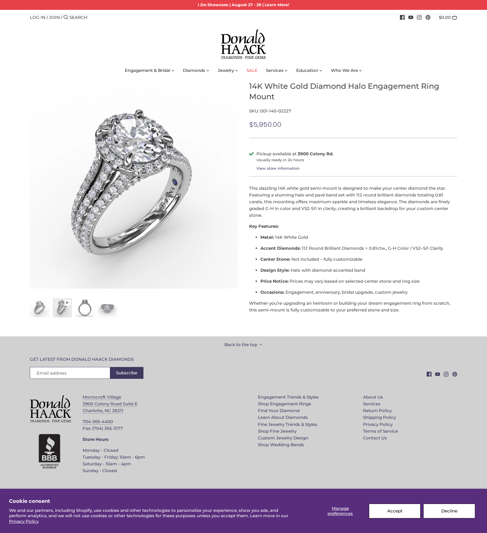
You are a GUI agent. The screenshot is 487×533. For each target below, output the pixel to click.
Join (54, 17)
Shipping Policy (379, 417)
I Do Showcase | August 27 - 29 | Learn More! (243, 5)
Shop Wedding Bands (281, 444)
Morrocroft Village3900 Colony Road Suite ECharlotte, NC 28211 (110, 403)
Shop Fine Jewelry (277, 431)
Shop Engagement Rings (284, 403)
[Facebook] (402, 17)
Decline (449, 511)
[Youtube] (410, 17)
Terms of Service (380, 431)
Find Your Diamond (279, 410)
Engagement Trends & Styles (288, 397)
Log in (37, 17)
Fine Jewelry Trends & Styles (287, 424)
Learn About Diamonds (283, 417)
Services (371, 403)
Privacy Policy (24, 521)
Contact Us (375, 438)
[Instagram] (419, 17)
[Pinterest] (428, 17)
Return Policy (377, 410)
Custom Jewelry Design (283, 438)
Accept (394, 511)
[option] (40, 308)
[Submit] (65, 18)
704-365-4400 (98, 421)
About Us (373, 397)
